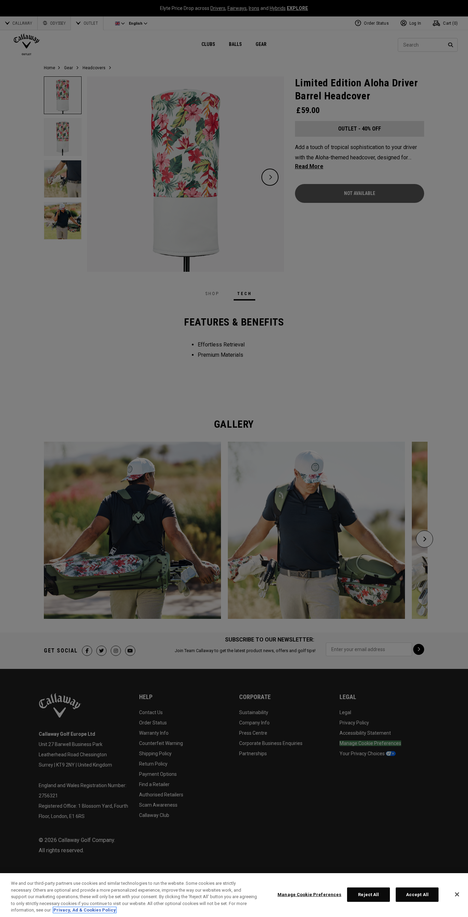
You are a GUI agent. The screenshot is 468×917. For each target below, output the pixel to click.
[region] (234, 895)
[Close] (457, 894)
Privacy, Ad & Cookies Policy (84, 910)
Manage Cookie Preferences (309, 894)
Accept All (417, 894)
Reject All (368, 894)
